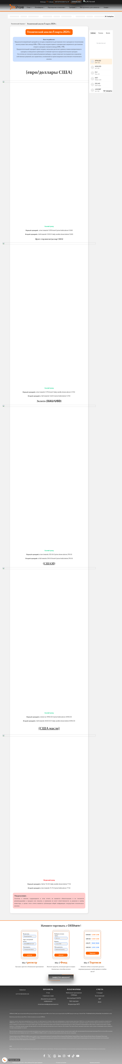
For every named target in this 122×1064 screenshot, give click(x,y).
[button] (43, 2)
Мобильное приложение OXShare (74, 994)
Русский (92, 1)
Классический (99, 996)
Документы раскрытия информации (48, 1000)
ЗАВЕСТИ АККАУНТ (61, 977)
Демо (99, 1002)
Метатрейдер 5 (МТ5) (74, 998)
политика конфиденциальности (48, 1004)
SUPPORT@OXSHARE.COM (22, 994)
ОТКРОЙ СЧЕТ (76, 1)
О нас (48, 993)
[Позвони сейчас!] (4, 1060)
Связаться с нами (48, 996)
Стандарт (100, 993)
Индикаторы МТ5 (74, 1004)
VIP (99, 999)
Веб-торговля (73, 1001)
